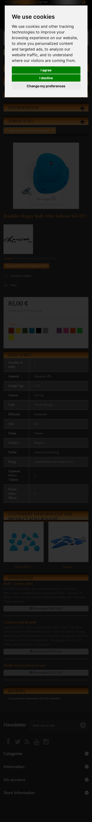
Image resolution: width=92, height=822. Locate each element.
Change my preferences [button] (46, 86)
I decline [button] (46, 78)
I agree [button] (46, 70)
